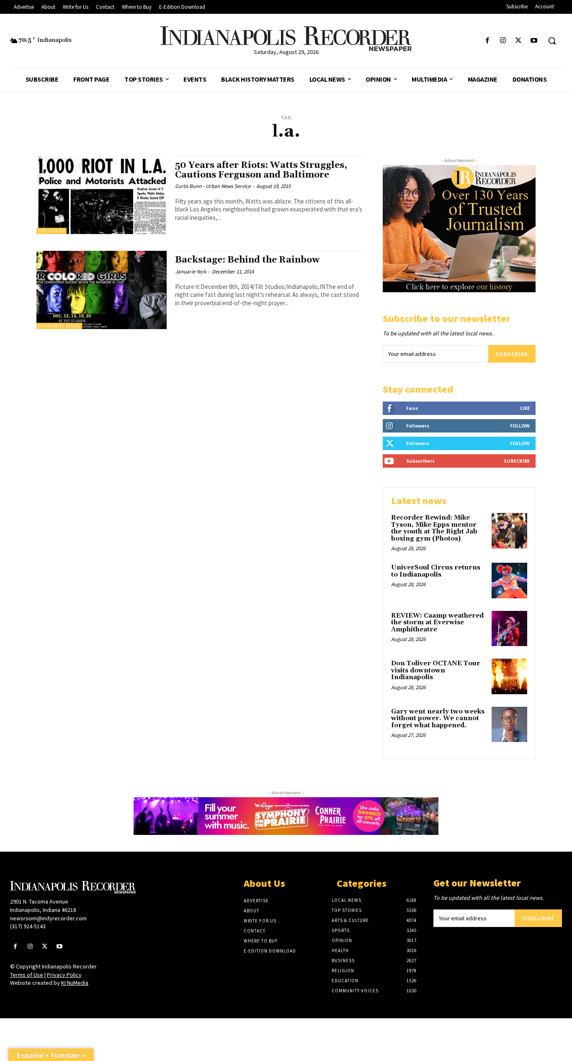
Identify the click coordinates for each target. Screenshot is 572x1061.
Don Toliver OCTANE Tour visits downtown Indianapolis (435, 670)
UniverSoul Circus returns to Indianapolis (435, 571)
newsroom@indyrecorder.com (48, 918)
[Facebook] (487, 40)
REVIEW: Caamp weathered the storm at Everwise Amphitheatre (437, 623)
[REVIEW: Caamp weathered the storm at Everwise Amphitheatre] (509, 628)
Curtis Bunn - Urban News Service (212, 186)
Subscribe (512, 354)
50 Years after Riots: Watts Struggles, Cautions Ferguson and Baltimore (261, 170)
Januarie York (190, 271)
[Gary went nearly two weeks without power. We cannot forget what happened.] (509, 724)
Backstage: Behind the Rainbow (247, 260)
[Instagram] (502, 40)
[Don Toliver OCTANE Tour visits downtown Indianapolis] (509, 676)
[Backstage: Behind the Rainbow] (101, 290)
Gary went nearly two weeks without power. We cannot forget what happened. (437, 718)
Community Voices (59, 326)
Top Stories (51, 231)
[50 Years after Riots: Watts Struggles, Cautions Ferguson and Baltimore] (101, 195)
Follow (520, 425)
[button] (552, 41)
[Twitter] (518, 40)
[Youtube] (534, 40)
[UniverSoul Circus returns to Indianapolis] (509, 580)
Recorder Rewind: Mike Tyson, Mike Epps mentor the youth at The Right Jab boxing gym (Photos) (434, 528)
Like (525, 408)
